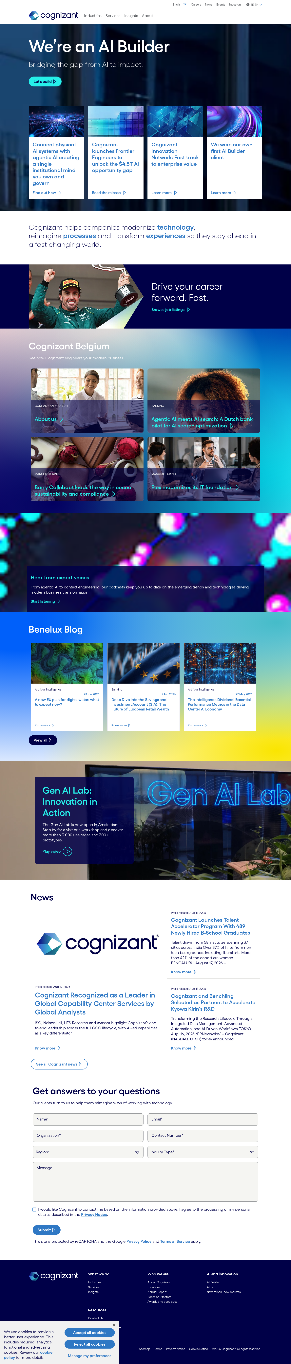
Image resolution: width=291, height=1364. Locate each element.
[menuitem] (180, 5)
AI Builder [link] (213, 1282)
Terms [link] (158, 1349)
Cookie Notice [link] (198, 1349)
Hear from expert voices (60, 577)
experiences (165, 236)
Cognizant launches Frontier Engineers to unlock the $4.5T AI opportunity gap (115, 157)
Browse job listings (167, 309)
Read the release (106, 192)
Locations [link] (153, 1287)
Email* (157, 1119)
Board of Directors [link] (159, 1297)
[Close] (114, 1325)
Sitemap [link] (144, 1349)
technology (175, 227)
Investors (235, 4)
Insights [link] (93, 1292)
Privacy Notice (94, 1214)
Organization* (49, 1135)
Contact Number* (167, 1135)
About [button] (147, 15)
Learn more (161, 192)
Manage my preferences (89, 1356)
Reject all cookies (90, 1344)
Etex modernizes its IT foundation (192, 487)
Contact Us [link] (95, 1318)
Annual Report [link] (156, 1292)
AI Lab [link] (211, 1287)
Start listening (43, 601)
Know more (42, 725)
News (208, 4)
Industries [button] (93, 15)
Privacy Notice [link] (175, 1349)
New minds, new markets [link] (224, 1292)
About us (46, 419)
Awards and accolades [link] (162, 1301)
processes (79, 236)
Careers (196, 4)
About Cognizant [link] (159, 1282)
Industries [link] (94, 1282)
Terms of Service (175, 1241)
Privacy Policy (138, 1241)
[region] (59, 1342)
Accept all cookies (89, 1332)
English (177, 4)
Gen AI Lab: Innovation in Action (70, 801)
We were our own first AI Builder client (232, 150)
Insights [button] (131, 15)
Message (44, 1168)
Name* (43, 1119)
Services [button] (113, 15)
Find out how (44, 192)
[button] (253, 5)
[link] (53, 15)
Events (220, 4)
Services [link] (93, 1287)
